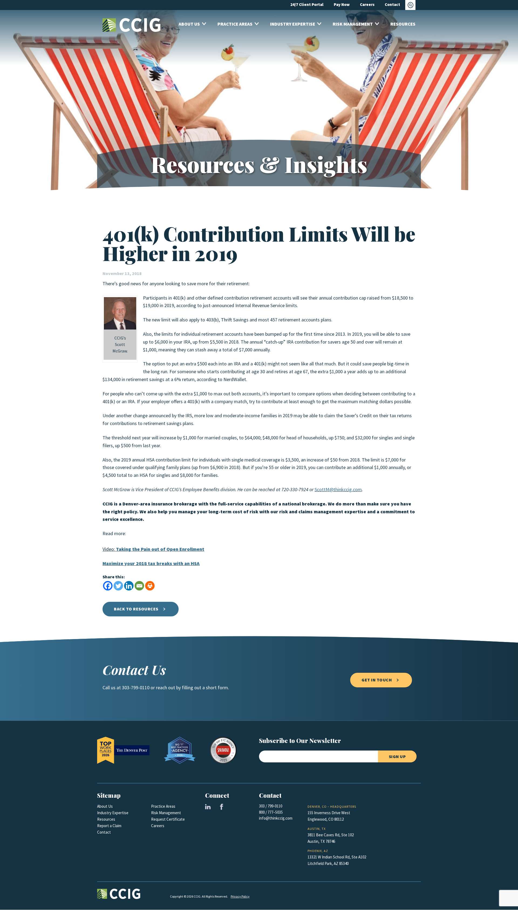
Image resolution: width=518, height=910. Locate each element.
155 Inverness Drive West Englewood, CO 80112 (329, 816)
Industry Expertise (112, 813)
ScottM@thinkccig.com (338, 489)
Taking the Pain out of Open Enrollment (160, 549)
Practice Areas (163, 806)
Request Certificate (168, 819)
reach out (165, 687)
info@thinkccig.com (275, 818)
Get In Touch (377, 680)
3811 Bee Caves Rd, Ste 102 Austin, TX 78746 (331, 838)
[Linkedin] (129, 585)
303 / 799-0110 (270, 806)
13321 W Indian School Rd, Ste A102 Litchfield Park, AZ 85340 (337, 860)
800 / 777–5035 (271, 812)
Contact (104, 832)
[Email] (139, 585)
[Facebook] (108, 585)
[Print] (150, 585)
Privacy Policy (240, 896)
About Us (105, 806)
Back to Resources (136, 609)
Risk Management (166, 813)
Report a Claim (109, 825)
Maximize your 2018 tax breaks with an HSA (151, 563)
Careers (157, 825)
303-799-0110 (135, 687)
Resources (106, 819)
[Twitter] (118, 585)
